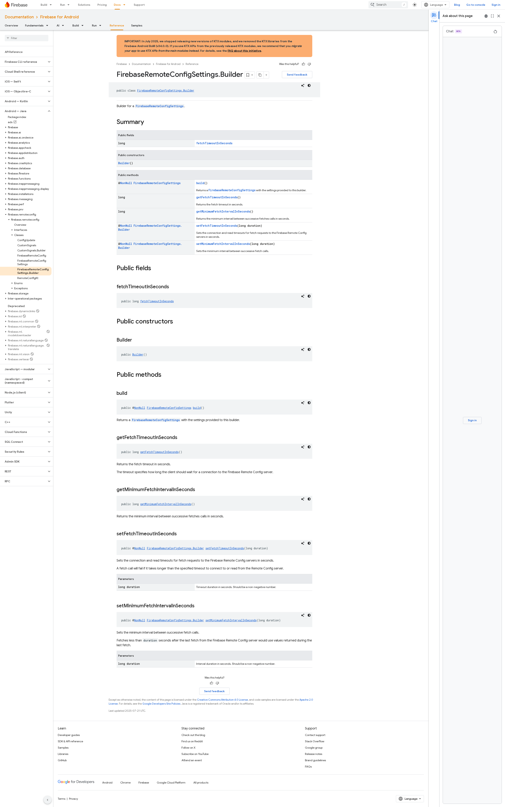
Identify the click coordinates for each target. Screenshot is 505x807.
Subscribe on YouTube (195, 754)
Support (139, 5)
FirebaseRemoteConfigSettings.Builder (165, 90)
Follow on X (188, 747)
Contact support (315, 735)
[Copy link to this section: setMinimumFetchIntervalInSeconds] (198, 606)
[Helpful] (303, 64)
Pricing (102, 5)
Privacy (73, 798)
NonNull (126, 183)
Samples (136, 25)
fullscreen (492, 16)
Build (44, 5)
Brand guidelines (315, 760)
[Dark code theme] (309, 85)
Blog (457, 5)
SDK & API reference (70, 741)
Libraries (63, 754)
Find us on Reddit (192, 741)
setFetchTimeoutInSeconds (216, 225)
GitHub (62, 760)
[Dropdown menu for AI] (64, 25)
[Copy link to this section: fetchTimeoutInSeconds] (173, 287)
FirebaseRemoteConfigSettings (159, 106)
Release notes (313, 754)
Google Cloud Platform (171, 782)
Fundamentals (34, 25)
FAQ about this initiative (244, 50)
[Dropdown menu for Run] (69, 4)
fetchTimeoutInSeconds (214, 143)
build (200, 183)
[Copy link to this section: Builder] (136, 340)
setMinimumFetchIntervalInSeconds (223, 244)
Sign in (496, 5)
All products (200, 782)
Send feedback (297, 74)
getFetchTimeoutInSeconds (217, 197)
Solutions (84, 5)
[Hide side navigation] (47, 800)
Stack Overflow (314, 741)
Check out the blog (193, 735)
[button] (23, 61)
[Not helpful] (309, 64)
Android (107, 782)
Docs (117, 5)
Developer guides (69, 735)
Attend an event (191, 760)
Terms (61, 798)
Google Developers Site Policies (161, 703)
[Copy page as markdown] (260, 75)
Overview (11, 25)
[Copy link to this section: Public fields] (155, 268)
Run (62, 5)
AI (58, 25)
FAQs (308, 766)
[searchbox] (26, 38)
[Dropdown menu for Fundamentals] (48, 25)
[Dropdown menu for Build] (52, 4)
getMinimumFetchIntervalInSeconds (223, 211)
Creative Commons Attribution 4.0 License (222, 699)
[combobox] (388, 4)
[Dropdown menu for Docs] (125, 4)
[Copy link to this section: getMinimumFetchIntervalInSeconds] (199, 490)
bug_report (486, 16)
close (498, 16)
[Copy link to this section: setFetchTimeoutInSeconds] (181, 534)
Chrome (125, 782)
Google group (314, 747)
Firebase (122, 64)
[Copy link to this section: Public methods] (165, 375)
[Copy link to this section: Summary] (148, 122)
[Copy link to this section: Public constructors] (177, 321)
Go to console (475, 5)
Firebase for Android (59, 17)
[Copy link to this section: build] (131, 393)
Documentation (19, 17)
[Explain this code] (303, 85)
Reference (117, 25)
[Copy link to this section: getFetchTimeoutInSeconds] (181, 437)
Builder (124, 163)
